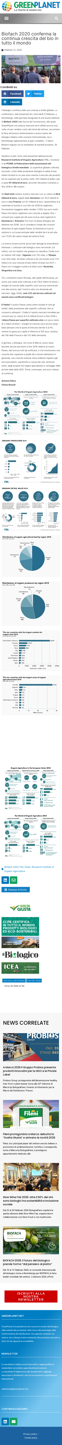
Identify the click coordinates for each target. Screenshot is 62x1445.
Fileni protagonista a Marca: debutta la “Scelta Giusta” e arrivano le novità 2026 (29, 1136)
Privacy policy (30, 1434)
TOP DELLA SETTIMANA (14, 980)
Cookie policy (31, 1438)
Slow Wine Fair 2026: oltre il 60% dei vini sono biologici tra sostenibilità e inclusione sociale (31, 1200)
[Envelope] (13, 880)
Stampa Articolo (17, 889)
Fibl (21, 866)
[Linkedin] (5, 880)
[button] (6, 18)
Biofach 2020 (11, 866)
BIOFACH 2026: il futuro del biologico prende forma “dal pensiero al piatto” (27, 1262)
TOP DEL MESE (34, 980)
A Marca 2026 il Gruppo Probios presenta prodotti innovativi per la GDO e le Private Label (30, 1071)
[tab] (14, 981)
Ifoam (28, 866)
